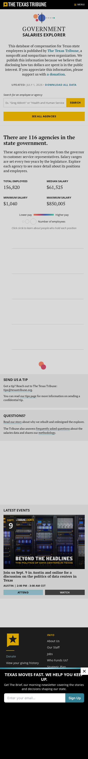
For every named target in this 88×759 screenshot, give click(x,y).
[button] (44, 379)
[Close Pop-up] (84, 671)
